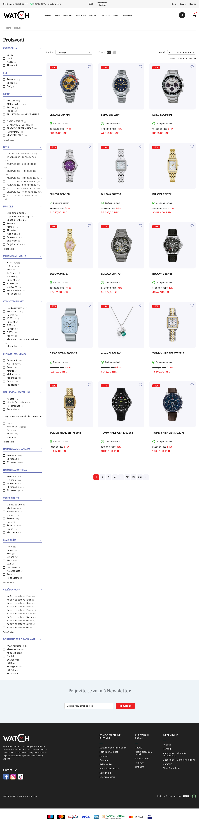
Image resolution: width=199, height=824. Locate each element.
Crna (9, 546)
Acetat (10, 399)
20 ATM (11, 280)
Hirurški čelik (13, 426)
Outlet (106, 15)
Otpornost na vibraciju (18, 216)
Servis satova (142, 758)
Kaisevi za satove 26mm (19, 624)
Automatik (12, 294)
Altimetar (11, 230)
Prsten (10, 518)
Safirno (10, 315)
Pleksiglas (12, 346)
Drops (10, 529)
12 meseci (12, 483)
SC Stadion (13, 673)
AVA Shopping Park (16, 646)
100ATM (11, 276)
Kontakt (167, 749)
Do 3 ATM (12, 287)
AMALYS (11, 100)
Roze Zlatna (13, 578)
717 (133, 477)
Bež (9, 564)
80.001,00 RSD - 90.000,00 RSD (21, 188)
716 (127, 477)
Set (9, 522)
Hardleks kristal (15, 308)
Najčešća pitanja (171, 768)
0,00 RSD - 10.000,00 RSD (19, 153)
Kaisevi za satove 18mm (19, 610)
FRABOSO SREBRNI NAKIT (20, 128)
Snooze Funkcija (15, 220)
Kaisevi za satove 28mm (19, 627)
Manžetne (12, 532)
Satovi (47, 15)
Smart (116, 15)
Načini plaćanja (107, 777)
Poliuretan (12, 409)
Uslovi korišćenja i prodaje (113, 747)
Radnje (193, 4)
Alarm (9, 227)
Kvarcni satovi (14, 290)
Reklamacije (106, 764)
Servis (183, 4)
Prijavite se (125, 705)
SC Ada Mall (13, 660)
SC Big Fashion (14, 666)
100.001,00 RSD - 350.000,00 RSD (22, 195)
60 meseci (12, 455)
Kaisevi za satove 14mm (19, 603)
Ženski (10, 79)
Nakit (57, 15)
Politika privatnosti (109, 752)
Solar (9, 367)
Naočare (68, 15)
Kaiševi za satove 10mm (19, 596)
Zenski (10, 223)
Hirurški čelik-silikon (17, 402)
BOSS (10, 111)
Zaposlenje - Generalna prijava (179, 760)
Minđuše (11, 508)
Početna (7, 28)
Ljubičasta (12, 567)
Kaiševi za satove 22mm (19, 617)
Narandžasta (13, 571)
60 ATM (11, 269)
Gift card (139, 767)
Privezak (11, 525)
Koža (9, 430)
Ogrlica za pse (14, 504)
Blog (174, 4)
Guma (10, 437)
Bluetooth (12, 240)
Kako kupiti (105, 773)
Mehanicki (12, 374)
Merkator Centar (15, 649)
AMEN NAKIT (13, 104)
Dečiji (9, 86)
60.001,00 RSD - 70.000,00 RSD (21, 181)
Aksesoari (81, 15)
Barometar (12, 237)
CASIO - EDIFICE (15, 121)
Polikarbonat (13, 406)
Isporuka (104, 756)
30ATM (10, 283)
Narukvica (12, 511)
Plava (9, 560)
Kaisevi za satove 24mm (19, 620)
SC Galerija (12, 670)
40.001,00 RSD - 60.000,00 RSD (21, 178)
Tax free (139, 762)
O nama (167, 745)
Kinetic (10, 371)
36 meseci (12, 462)
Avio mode (12, 234)
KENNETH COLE (15, 135)
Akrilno (10, 336)
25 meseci (12, 459)
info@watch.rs (54, 4)
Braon (10, 550)
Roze (9, 574)
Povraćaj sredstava (109, 768)
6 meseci (11, 480)
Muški (10, 83)
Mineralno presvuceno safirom (22, 339)
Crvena (10, 557)
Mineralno (12, 311)
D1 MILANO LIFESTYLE (18, 125)
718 (140, 477)
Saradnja (167, 764)
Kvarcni (10, 364)
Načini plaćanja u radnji (143, 753)
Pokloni (127, 15)
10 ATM (11, 273)
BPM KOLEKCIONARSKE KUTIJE (23, 114)
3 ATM (10, 262)
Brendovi (94, 15)
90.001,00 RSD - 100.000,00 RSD (22, 192)
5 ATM (10, 266)
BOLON (10, 107)
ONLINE (10, 656)
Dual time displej (15, 213)
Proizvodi (39, 15)
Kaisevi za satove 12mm (19, 599)
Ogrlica (10, 515)
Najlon (10, 423)
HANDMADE (13, 132)
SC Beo (11, 663)
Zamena (104, 760)
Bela (9, 553)
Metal (10, 433)
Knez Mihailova (15, 653)
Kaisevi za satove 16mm (19, 606)
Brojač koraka (14, 244)
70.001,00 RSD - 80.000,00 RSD (21, 185)
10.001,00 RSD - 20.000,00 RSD (21, 157)
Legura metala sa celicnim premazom (23, 416)
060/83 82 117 (21, 4)
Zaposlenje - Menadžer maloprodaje (175, 754)
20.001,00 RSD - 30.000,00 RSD (21, 164)
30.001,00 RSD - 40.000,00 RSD (21, 171)
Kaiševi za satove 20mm (19, 613)
